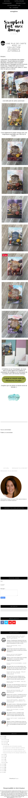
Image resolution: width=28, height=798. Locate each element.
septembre (5, 744)
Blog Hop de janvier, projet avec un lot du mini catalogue (16, 673)
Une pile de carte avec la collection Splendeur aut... (14, 749)
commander (7, 3)
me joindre (14, 7)
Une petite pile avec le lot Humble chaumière (12, 746)
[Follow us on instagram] (6, 622)
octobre (4, 743)
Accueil (7, 1)
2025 (3, 736)
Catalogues (19, 1)
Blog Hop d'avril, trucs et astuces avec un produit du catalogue (16, 701)
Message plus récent (19, 468)
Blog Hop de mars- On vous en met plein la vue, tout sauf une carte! (16, 637)
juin (4, 757)
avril (4, 760)
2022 (3, 765)
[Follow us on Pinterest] (14, 622)
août (4, 754)
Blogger (16, 778)
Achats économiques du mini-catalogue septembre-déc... (15, 752)
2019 (3, 770)
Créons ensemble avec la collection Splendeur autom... (14, 751)
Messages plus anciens (9, 471)
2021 (3, 767)
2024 (3, 738)
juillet (4, 756)
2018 (3, 772)
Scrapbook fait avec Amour (14, 26)
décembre (5, 739)
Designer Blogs (18, 797)
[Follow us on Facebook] (2, 622)
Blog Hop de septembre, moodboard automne (15, 655)
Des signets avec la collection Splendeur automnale (14, 747)
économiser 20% (14, 5)
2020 (3, 769)
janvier (4, 762)
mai (4, 759)
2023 (3, 764)
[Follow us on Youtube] (10, 622)
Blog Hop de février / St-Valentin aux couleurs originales (15, 691)
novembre (5, 741)
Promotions (21, 3)
